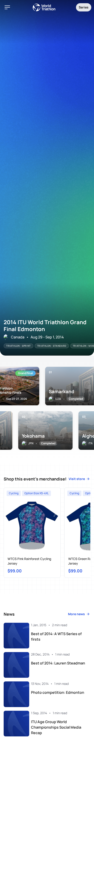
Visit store (77, 479)
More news (76, 614)
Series (84, 7)
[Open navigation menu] (7, 7)
